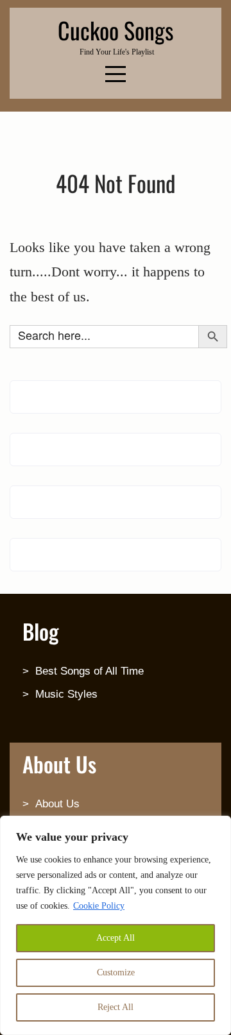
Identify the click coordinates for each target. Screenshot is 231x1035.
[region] (115, 925)
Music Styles (66, 694)
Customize (116, 972)
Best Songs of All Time (89, 671)
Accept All (115, 938)
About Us (57, 804)
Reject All (115, 1007)
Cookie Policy (98, 906)
